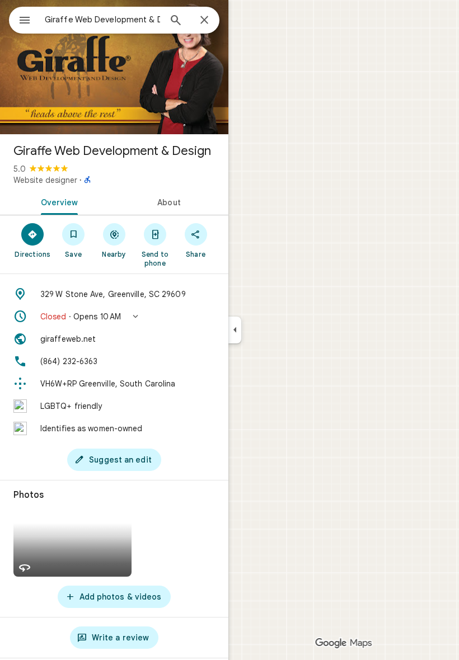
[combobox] (102, 19)
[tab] (57, 201)
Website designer (45, 180)
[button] (114, 316)
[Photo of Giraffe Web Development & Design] (114, 67)
